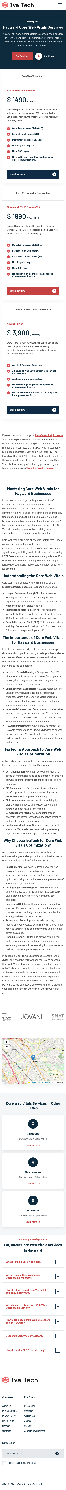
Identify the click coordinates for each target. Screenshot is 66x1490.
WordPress (29, 1416)
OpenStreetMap (46, 1082)
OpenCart (28, 1411)
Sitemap (6, 1426)
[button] (33, 1058)
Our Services (22, 56)
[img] (33, 1061)
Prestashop (29, 1406)
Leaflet (33, 1082)
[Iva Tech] (18, 5)
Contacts (6, 1431)
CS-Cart (28, 1426)
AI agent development (34, 1431)
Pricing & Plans (9, 1411)
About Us (6, 1406)
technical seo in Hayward (40, 468)
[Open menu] (60, 5)
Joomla (27, 1421)
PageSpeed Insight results (49, 435)
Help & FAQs (8, 1421)
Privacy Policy (9, 1416)
